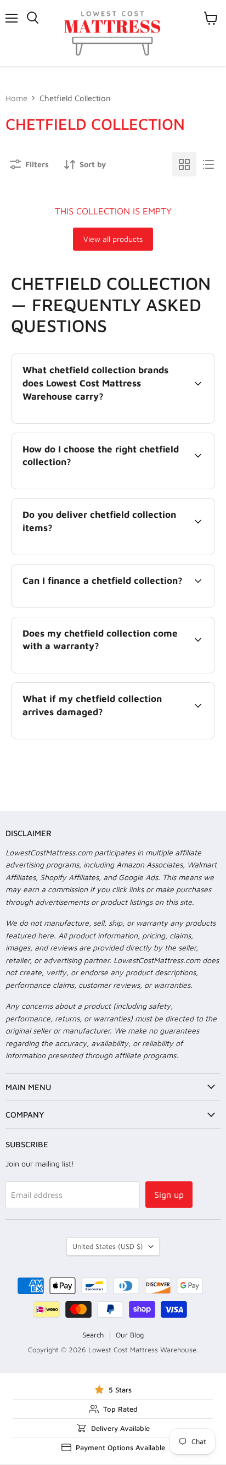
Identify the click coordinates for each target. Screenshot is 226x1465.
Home (16, 98)
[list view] (208, 164)
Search (93, 1334)
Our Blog (130, 1334)
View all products (113, 239)
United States (107, 1246)
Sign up (169, 1194)
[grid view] (184, 164)
